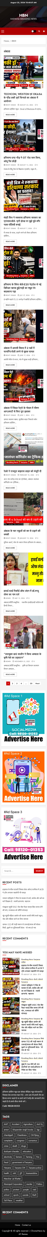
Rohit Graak (11, 105)
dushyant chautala (11, 1151)
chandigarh (8, 1135)
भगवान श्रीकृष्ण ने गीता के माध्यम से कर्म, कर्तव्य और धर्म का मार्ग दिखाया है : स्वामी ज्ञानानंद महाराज (23, 900)
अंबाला (32, 85)
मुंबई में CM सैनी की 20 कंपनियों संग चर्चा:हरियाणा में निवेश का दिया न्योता (31, 1067)
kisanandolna (31, 1173)
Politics (39, 1184)
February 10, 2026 (27, 475)
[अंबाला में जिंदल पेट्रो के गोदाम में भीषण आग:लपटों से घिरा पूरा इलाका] (23, 386)
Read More (10, 115)
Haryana (7, 1167)
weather (19, 1200)
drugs (23, 1146)
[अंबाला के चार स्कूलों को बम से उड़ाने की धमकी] (23, 508)
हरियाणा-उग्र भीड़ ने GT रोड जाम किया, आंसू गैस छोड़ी (22, 159)
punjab (26, 1189)
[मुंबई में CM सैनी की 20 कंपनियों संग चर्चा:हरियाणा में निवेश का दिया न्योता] (11, 1065)
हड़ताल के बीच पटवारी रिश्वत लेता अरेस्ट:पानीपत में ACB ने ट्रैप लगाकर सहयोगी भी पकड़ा (32, 968)
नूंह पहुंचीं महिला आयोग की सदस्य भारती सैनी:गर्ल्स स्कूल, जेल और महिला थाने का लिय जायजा (32, 1026)
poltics (6, 1189)
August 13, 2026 (26, 165)
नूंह (41, 1019)
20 (31, 683)
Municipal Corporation (13, 1184)
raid (34, 1189)
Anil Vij (39, 1124)
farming (29, 1156)
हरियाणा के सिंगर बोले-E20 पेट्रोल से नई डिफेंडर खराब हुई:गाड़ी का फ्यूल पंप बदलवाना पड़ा (22, 288)
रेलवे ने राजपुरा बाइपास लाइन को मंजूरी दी (22, 471)
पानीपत (23, 962)
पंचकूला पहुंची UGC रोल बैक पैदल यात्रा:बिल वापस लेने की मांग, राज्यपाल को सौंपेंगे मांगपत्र (32, 1009)
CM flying (35, 1135)
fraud (6, 1162)
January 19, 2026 (26, 538)
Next (37, 683)
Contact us (26, 1225)
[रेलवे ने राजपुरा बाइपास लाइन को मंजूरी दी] (23, 449)
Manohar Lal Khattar (12, 1178)
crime (6, 1146)
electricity (8, 1156)
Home (17, 1225)
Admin (8, 598)
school (6, 1195)
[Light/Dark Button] (33, 31)
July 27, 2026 (25, 295)
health (6, 1173)
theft (34, 1195)
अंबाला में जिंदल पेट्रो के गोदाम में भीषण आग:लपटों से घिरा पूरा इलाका (21, 409)
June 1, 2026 (24, 415)
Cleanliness (22, 1135)
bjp (38, 1129)
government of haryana (22, 1162)
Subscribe (44, 31)
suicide (25, 1195)
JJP (21, 1173)
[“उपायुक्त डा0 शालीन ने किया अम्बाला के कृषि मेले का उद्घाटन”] (23, 632)
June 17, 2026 (25, 355)
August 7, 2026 (26, 229)
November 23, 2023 (22, 662)
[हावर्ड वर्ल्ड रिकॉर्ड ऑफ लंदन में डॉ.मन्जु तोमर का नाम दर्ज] (23, 569)
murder (29, 1184)
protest (16, 1189)
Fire (37, 1156)
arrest (6, 1129)
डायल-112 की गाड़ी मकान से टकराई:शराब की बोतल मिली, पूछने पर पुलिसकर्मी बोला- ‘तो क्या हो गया (32, 1045)
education (27, 1151)
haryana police (35, 1167)
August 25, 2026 (30, 975)
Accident (15, 1124)
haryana (24, 85)
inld (14, 1173)
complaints (8, 1140)
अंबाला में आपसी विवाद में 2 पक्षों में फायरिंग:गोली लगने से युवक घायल (19, 349)
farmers (19, 1156)
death (14, 1146)
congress (20, 1140)
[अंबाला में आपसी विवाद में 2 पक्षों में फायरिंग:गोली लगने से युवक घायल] (23, 326)
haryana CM (20, 1167)
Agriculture (28, 1124)
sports (16, 1195)
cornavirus (32, 1140)
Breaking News (12, 85)
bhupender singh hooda (23, 1129)
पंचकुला (23, 1002)
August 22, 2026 (26, 105)
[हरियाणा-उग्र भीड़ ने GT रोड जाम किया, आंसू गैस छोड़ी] (23, 135)
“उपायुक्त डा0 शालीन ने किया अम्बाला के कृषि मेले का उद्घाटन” (22, 656)
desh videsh (38, 979)
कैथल (42, 1038)
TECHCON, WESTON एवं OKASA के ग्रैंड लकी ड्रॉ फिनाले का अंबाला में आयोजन (23, 97)
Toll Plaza (8, 1200)
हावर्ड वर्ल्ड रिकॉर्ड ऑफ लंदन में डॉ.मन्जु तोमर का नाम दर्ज (21, 592)
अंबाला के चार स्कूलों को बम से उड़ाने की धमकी (22, 532)
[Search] (39, 31)
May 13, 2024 (20, 598)
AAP (6, 1124)
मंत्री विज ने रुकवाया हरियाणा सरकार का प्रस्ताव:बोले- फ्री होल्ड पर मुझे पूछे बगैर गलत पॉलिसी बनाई (22, 221)
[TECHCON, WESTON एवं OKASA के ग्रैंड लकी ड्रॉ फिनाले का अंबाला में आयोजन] (23, 72)
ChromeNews (36, 1230)
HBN (23, 15)
